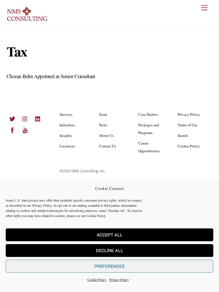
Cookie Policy (95, 215)
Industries (67, 124)
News (103, 124)
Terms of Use (187, 124)
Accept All (110, 234)
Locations (67, 146)
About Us (106, 135)
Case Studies (148, 114)
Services (66, 114)
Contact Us (107, 146)
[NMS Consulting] (27, 20)
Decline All (109, 250)
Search (183, 135)
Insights (66, 135)
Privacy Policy (42, 205)
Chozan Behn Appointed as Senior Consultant (51, 76)
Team (103, 114)
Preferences (109, 266)
